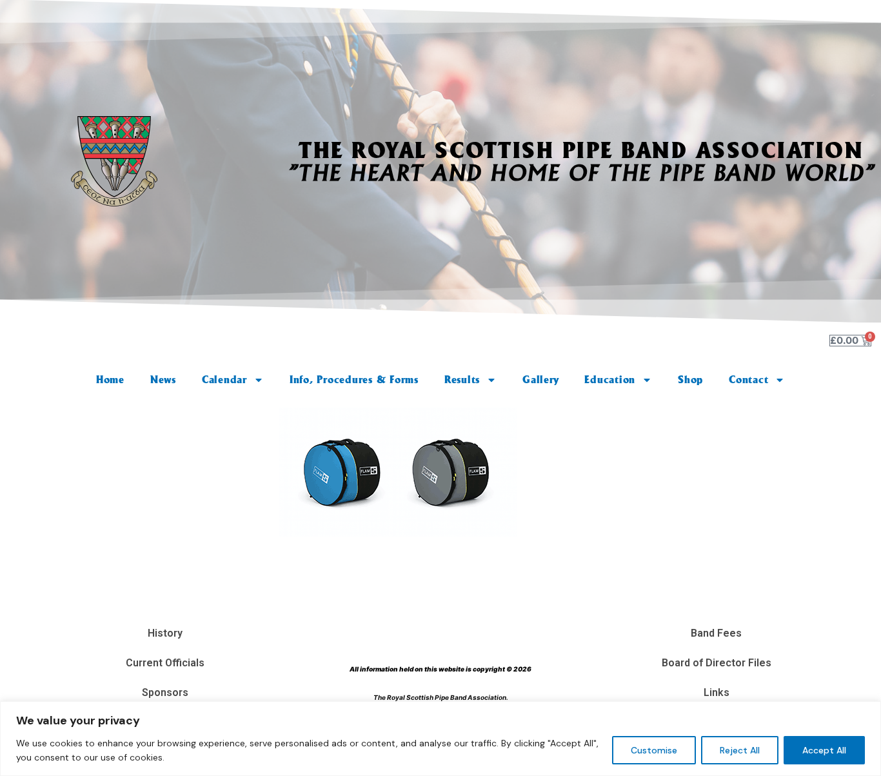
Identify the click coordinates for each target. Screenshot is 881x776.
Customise (654, 750)
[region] (440, 738)
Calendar (224, 379)
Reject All (740, 750)
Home (110, 379)
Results (462, 379)
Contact (748, 379)
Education (609, 379)
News (163, 379)
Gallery (540, 379)
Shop (690, 379)
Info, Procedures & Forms (354, 379)
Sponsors (165, 692)
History (165, 633)
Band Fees (716, 633)
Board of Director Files (716, 663)
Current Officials (165, 663)
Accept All (824, 750)
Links (716, 692)
